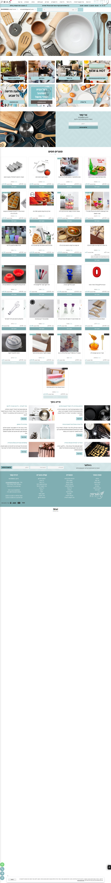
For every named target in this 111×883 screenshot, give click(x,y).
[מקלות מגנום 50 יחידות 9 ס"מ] (97, 317)
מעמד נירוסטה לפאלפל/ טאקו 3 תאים (14, 177)
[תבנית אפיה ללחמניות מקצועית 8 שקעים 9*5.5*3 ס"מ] (14, 209)
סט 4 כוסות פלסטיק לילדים (14, 245)
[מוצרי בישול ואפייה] (101, 2)
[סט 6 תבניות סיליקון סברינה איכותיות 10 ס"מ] (14, 283)
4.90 (59, 326)
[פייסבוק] (4, 2)
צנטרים (69, 490)
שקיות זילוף (69, 480)
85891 (54, 392)
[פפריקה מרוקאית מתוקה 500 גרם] (42, 205)
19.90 (21, 252)
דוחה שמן (59, 158)
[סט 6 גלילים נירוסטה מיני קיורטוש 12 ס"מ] (41, 244)
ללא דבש (59, 334)
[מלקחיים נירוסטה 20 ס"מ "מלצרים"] (14, 317)
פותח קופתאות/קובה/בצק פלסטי (97, 177)
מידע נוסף (97, 484)
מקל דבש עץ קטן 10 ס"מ (97, 353)
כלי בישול (69, 2)
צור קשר (20, 2)
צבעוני (3, 227)
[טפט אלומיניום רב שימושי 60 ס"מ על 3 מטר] (69, 175)
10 (87, 218)
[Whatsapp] (2, 865)
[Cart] (10, 2)
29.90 (105, 218)
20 (59, 184)
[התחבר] (7, 2)
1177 (95, 323)
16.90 (105, 326)
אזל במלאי (106, 334)
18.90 (32, 252)
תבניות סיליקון (41, 497)
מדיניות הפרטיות (80, 880)
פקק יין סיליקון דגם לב (69, 285)
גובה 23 (59, 192)
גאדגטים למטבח (69, 486)
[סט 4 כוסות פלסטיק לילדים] (14, 244)
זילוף (41, 492)
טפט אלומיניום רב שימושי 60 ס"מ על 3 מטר (69, 177)
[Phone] (2, 869)
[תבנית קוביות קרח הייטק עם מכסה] (55, 385)
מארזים (47, 2)
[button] (97, 186)
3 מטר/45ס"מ (33, 334)
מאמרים (27, 2)
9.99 (49, 326)
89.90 (105, 184)
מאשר (12, 879)
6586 (40, 323)
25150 (95, 182)
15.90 (49, 184)
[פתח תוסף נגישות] (109, 867)
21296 (40, 182)
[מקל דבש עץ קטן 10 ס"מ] (97, 351)
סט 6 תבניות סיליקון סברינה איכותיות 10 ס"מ (14, 285)
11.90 (77, 326)
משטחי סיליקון (41, 478)
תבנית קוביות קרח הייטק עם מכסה (55, 387)
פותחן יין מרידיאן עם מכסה (41, 319)
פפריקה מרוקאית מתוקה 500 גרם (41, 211)
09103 (12, 216)
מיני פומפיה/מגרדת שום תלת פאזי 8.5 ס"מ (69, 319)
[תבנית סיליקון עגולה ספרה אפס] (97, 283)
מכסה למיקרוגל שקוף (13, 353)
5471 (12, 323)
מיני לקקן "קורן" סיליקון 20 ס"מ (42, 285)
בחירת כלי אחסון (22, 424)
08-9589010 (81, 117)
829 (12, 250)
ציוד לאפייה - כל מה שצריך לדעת (17, 406)
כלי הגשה (41, 488)
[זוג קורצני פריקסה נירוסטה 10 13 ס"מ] (69, 242)
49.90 (21, 184)
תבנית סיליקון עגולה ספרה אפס (97, 285)
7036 (67, 323)
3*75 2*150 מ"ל (88, 192)
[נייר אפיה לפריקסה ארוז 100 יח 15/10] (97, 244)
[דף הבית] (97, 495)
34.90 (4, 218)
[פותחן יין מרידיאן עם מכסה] (42, 317)
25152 (12, 182)
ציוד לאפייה (42, 495)
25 (106, 252)
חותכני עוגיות (69, 482)
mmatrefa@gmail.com (12, 482)
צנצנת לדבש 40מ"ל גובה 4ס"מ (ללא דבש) (69, 353)
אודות (33, 2)
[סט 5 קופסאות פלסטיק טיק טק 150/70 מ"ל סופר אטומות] (97, 209)
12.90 (46, 394)
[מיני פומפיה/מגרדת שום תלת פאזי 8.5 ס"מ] (69, 317)
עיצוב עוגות (42, 494)
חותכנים (69, 494)
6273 (40, 358)
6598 (12, 289)
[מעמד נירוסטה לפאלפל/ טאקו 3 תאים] (14, 175)
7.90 (59, 291)
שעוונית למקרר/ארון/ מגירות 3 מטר (42, 353)
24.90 (77, 291)
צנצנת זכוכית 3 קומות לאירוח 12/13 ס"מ (69, 211)
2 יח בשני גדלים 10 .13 (62, 227)
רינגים (41, 490)
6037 (40, 250)
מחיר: (108, 184)
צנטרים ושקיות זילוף (42, 484)
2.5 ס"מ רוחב (32, 227)
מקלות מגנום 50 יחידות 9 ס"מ (97, 319)
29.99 (49, 360)
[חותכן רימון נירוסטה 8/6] (41, 175)
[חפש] (2, 2)
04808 (40, 216)
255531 (96, 358)
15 (87, 252)
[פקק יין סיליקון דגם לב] (69, 283)
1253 (68, 289)
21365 (67, 182)
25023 (68, 216)
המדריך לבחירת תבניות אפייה (73, 443)
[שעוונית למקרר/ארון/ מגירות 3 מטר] (41, 351)
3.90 (31, 326)
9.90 (4, 252)
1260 (40, 289)
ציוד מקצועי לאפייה (79, 2)
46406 (68, 250)
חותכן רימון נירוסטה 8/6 (42, 177)
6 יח (3, 266)
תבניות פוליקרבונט (69, 478)
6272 (12, 358)
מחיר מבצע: (92, 184)
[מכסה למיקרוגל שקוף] (14, 351)
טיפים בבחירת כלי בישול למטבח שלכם (71, 406)
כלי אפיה (62, 2)
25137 (95, 216)
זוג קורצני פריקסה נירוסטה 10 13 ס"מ (69, 245)
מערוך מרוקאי (69, 484)
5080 (95, 289)
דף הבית (88, 2)
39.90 (88, 184)
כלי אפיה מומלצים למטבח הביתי (72, 424)
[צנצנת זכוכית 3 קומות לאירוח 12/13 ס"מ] (69, 209)
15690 (95, 250)
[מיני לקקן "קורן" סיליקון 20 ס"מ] (41, 283)
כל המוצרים (54, 2)
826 (68, 358)
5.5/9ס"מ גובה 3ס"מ (6, 192)
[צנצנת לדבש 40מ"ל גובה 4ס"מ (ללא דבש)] (69, 351)
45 (50, 218)
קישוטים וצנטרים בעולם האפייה (17, 443)
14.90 (4, 184)
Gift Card (40, 2)
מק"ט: (98, 182)
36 (31, 218)
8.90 (31, 184)
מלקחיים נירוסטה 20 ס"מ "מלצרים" (14, 319)
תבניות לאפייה (69, 495)
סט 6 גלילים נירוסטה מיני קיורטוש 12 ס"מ (41, 245)
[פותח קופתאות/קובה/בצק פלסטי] (97, 175)
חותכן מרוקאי (69, 492)
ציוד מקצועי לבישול (42, 486)
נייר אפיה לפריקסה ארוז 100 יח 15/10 (97, 245)
